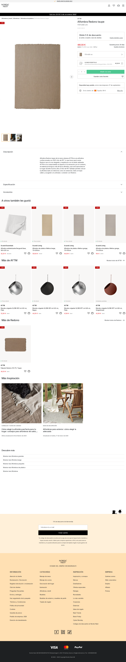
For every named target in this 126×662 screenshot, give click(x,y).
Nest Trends (77, 613)
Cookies (12, 609)
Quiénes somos (110, 576)
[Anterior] (4, 77)
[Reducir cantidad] (78, 72)
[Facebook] (56, 632)
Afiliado (107, 587)
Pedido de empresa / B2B (18, 616)
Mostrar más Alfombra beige (12, 460)
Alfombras (16, 18)
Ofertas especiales (79, 587)
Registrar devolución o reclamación (21, 583)
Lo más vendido (78, 598)
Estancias (76, 605)
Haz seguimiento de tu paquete (20, 598)
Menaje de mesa (45, 576)
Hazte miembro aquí (116, 38)
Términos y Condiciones (18, 602)
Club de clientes (15, 587)
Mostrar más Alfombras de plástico (14, 467)
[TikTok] (69, 632)
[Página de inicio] (5, 5)
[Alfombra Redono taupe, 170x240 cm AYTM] (37, 76)
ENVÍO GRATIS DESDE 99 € (64, 1)
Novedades (77, 594)
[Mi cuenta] (109, 5)
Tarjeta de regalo (45, 602)
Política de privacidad (17, 605)
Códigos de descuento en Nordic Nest (85, 624)
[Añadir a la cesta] (29, 253)
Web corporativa (110, 580)
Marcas (75, 580)
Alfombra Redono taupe (42, 18)
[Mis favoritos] (113, 5)
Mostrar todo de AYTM (114, 260)
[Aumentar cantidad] (84, 72)
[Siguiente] (72, 77)
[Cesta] (118, 5)
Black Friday (77, 616)
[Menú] (123, 5)
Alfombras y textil (7, 18)
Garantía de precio (16, 613)
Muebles (42, 594)
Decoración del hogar (47, 583)
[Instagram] (63, 632)
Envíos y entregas (15, 594)
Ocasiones (76, 602)
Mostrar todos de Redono (113, 320)
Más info (120, 90)
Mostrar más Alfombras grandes (13, 456)
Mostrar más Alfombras (10, 471)
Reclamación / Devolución (18, 580)
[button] (81, 28)
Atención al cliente (16, 576)
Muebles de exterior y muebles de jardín (53, 598)
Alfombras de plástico (27, 18)
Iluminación (43, 587)
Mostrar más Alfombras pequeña (13, 464)
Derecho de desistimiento (18, 620)
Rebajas (75, 591)
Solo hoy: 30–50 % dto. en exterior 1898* (63, 14)
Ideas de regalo (78, 609)
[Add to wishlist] (25, 253)
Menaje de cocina (45, 580)
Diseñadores (77, 583)
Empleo (107, 583)
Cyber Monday (78, 620)
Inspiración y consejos (80, 576)
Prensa (107, 591)
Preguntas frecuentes (17, 591)
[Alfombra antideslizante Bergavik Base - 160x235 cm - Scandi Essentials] (81, 63)
